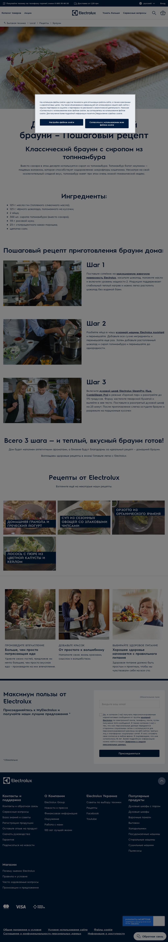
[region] (85, 113)
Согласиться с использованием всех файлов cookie (107, 123)
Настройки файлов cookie (61, 122)
